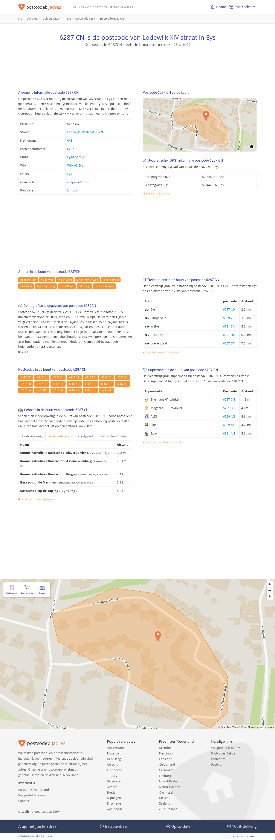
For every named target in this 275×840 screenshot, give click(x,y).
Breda (111, 792)
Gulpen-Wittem (78, 182)
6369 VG (229, 318)
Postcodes (243, 7)
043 (69, 140)
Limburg (73, 190)
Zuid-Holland (168, 809)
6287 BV (58, 384)
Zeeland (165, 803)
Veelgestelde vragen (32, 795)
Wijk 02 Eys (75, 165)
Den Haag (114, 759)
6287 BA (26, 390)
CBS (27, 351)
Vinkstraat (26, 286)
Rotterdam (114, 753)
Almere (112, 787)
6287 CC (106, 377)
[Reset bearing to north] (270, 597)
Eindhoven (114, 770)
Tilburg (112, 776)
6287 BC (90, 377)
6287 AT (106, 390)
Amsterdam (115, 748)
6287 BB (26, 384)
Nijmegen (114, 798)
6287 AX (74, 390)
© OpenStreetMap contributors (256, 727)
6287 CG (90, 384)
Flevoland (166, 753)
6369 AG (229, 416)
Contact (23, 801)
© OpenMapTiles (228, 727)
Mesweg (84, 286)
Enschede (114, 803)
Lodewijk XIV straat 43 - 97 (86, 132)
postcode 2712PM (48, 811)
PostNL (216, 764)
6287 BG (106, 384)
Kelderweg (47, 280)
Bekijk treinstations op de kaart (162, 351)
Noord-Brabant (170, 781)
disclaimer (237, 836)
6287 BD (122, 384)
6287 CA (123, 377)
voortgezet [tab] (85, 436)
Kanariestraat (110, 280)
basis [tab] (60, 436)
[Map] (200, 124)
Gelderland (167, 764)
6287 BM (42, 390)
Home (221, 7)
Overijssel (166, 792)
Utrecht (112, 764)
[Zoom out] (270, 590)
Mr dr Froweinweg (87, 280)
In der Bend (65, 280)
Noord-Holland (169, 787)
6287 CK (26, 377)
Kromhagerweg (46, 286)
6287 (70, 149)
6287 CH (90, 390)
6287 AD (229, 309)
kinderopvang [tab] (32, 436)
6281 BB (229, 408)
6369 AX (228, 425)
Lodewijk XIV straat (169, 37)
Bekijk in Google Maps (158, 193)
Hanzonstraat (28, 280)
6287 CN (229, 399)
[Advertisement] (137, 66)
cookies (252, 836)
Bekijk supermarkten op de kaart (162, 442)
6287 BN (58, 390)
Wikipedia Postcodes (226, 748)
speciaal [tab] (113, 436)
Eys (69, 174)
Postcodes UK (221, 759)
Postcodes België (223, 753)
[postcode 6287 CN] (42, 7)
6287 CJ (58, 377)
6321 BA (229, 326)
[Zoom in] (270, 584)
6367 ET (228, 343)
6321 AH (229, 433)
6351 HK (229, 335)
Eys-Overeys (76, 157)
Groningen (114, 781)
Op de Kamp (67, 286)
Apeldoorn (114, 809)
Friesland (165, 759)
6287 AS (74, 384)
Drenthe (165, 748)
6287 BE (42, 384)
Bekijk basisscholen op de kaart (37, 499)
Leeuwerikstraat (104, 286)
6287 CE (74, 377)
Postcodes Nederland (33, 790)
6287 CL (42, 377)
